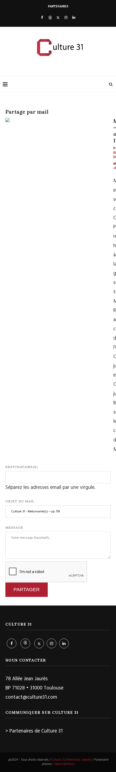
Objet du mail (20, 501)
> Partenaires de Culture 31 (34, 731)
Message (14, 527)
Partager (26, 589)
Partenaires (58, 6)
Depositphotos (64, 764)
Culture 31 (57, 760)
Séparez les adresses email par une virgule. (50, 487)
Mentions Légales (79, 760)
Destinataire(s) (21, 467)
